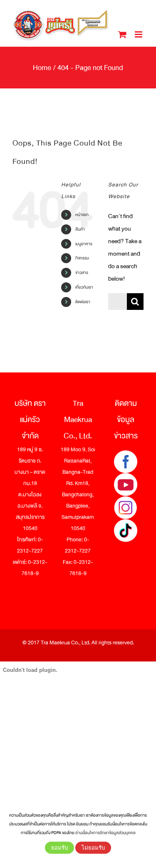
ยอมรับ (59, 848)
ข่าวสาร (81, 272)
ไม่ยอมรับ (93, 848)
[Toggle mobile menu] (139, 34)
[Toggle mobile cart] (122, 34)
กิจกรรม (82, 258)
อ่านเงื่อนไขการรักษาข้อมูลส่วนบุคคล (105, 832)
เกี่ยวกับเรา (84, 287)
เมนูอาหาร (83, 243)
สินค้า (80, 229)
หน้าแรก (82, 214)
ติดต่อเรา (82, 301)
